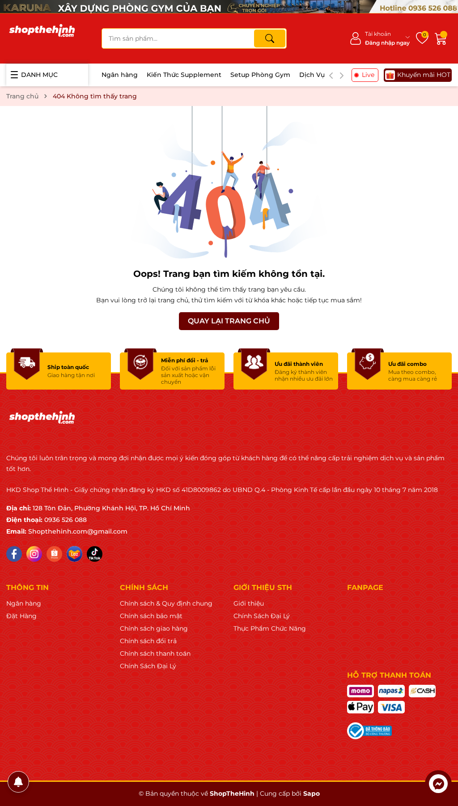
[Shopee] (54, 554)
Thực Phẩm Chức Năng (269, 628)
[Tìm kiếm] (269, 38)
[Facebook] (14, 554)
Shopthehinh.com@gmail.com (77, 531)
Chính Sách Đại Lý (148, 666)
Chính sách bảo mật (151, 616)
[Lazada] (74, 554)
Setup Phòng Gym (260, 75)
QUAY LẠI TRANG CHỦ (229, 321)
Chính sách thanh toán (155, 653)
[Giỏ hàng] (441, 38)
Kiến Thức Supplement (184, 75)
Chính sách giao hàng (154, 628)
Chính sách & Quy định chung (166, 603)
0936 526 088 (65, 520)
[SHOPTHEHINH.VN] (42, 38)
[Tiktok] (94, 554)
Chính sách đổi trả (148, 641)
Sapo (311, 793)
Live (368, 75)
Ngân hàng (120, 75)
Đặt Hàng (21, 616)
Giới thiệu (248, 603)
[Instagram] (34, 554)
